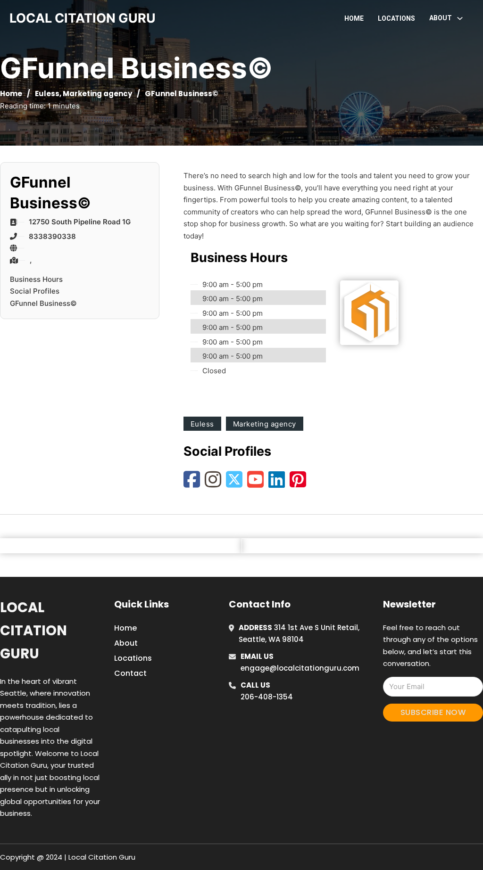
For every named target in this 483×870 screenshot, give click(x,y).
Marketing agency (97, 93)
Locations (396, 18)
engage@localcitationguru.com (300, 668)
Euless (47, 93)
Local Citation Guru (33, 631)
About (126, 643)
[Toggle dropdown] (460, 18)
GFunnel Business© (43, 303)
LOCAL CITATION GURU (82, 18)
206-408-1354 (267, 697)
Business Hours (36, 279)
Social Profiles (34, 291)
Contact (130, 673)
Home (354, 18)
